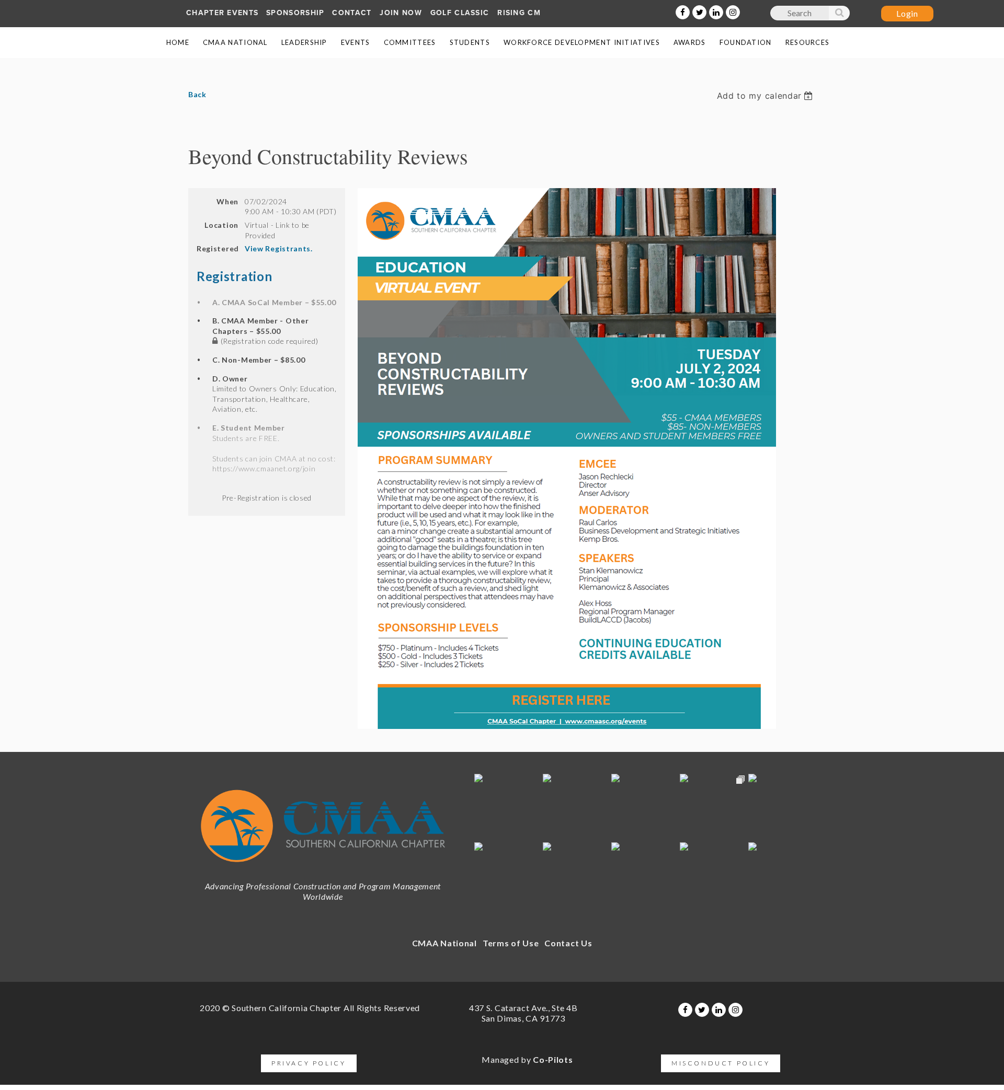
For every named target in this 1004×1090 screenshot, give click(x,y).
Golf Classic (459, 12)
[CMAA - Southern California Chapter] (322, 868)
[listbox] (766, 95)
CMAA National (444, 943)
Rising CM (519, 12)
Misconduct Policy (720, 1063)
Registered (217, 248)
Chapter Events (222, 12)
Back (197, 94)
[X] (699, 12)
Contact (351, 12)
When (227, 201)
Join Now (400, 12)
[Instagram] (733, 12)
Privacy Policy (308, 1063)
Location (221, 225)
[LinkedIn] (716, 12)
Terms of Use (511, 943)
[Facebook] (683, 12)
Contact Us (568, 943)
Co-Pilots (553, 1059)
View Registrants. (279, 248)
